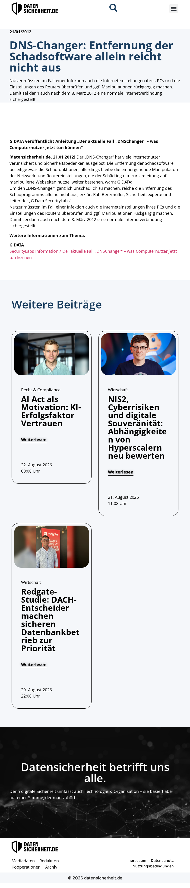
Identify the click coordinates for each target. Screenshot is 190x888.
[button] (174, 8)
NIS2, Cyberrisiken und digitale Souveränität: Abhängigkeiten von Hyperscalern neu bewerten (137, 427)
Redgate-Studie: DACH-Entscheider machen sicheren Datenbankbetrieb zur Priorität (50, 620)
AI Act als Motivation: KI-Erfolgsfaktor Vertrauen (51, 411)
